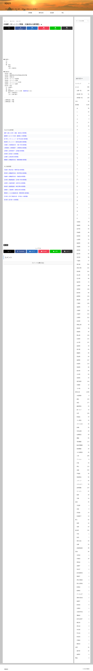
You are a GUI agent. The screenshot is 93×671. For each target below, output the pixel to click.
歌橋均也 (25, 90)
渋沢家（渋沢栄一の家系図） (11, 153)
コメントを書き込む (38, 263)
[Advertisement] (38, 44)
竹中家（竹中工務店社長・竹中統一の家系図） (16, 196)
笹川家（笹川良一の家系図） (11, 199)
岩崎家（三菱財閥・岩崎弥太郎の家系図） (15, 189)
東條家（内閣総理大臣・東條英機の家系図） (15, 159)
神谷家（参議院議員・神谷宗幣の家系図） (15, 186)
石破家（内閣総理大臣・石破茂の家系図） (15, 176)
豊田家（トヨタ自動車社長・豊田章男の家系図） (17, 193)
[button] (67, 28)
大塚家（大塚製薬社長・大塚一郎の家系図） (15, 144)
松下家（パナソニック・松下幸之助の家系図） (16, 139)
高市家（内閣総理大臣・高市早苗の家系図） (15, 173)
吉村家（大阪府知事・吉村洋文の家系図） (15, 183)
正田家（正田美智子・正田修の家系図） (14, 150)
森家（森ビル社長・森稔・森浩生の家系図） (15, 133)
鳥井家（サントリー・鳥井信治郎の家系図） (15, 141)
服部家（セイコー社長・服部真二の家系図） (15, 136)
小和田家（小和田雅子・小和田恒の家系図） (15, 147)
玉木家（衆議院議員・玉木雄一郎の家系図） (15, 179)
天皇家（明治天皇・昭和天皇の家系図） (14, 169)
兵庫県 (6, 245)
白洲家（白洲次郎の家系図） (11, 156)
